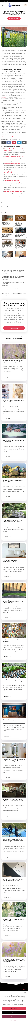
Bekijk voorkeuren (14, 1016)
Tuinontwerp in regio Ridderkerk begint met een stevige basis (13, 283)
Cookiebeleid (13, 1020)
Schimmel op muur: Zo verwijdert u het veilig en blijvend (13, 401)
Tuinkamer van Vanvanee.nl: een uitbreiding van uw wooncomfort (13, 800)
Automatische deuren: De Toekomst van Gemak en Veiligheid (14, 760)
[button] (25, 993)
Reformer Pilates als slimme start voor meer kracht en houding (20, 258)
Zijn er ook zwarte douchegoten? (13, 191)
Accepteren (14, 1008)
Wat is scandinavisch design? (12, 163)
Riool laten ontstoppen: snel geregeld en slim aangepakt (12, 288)
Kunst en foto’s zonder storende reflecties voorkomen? (20, 235)
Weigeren (14, 1012)
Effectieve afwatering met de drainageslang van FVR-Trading (12, 680)
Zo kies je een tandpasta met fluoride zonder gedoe (7, 258)
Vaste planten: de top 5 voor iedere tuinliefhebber (13, 920)
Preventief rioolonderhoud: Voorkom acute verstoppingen (18, 224)
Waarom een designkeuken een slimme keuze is (6, 223)
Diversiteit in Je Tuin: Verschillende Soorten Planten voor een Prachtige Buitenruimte (14, 960)
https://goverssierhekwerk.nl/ (9, 136)
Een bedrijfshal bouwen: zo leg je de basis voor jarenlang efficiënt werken (20, 247)
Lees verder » (5, 267)
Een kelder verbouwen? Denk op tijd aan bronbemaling (7, 235)
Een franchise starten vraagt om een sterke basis (7, 246)
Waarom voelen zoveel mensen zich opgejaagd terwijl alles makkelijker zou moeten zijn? (13, 271)
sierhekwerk (4, 97)
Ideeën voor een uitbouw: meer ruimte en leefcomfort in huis (12, 521)
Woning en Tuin (14, 18)
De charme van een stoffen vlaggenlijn (11, 640)
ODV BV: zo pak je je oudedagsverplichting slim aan (14, 293)
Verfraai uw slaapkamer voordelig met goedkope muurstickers (13, 880)
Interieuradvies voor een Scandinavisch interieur (10, 560)
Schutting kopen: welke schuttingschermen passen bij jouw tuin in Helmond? (13, 601)
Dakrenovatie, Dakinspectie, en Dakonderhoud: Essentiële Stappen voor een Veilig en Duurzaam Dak (13, 841)
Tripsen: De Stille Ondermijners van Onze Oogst (13, 481)
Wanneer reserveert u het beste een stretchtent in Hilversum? (13, 265)
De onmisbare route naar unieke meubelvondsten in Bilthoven (13, 720)
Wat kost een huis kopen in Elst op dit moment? (13, 441)
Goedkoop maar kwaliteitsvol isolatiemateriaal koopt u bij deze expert (13, 182)
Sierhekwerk (5, 206)
